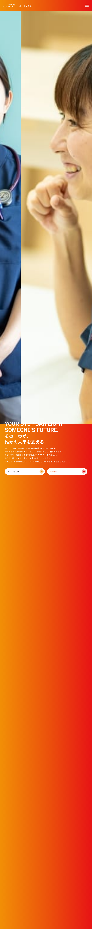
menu (87, 5)
